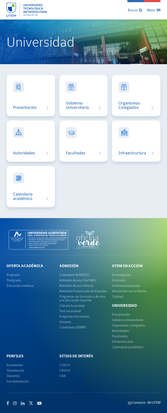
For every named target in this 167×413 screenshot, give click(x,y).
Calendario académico (23, 196)
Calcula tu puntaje (72, 305)
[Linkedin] (23, 403)
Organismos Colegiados (129, 105)
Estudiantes (15, 365)
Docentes (13, 376)
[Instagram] (15, 403)
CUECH (64, 365)
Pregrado (13, 275)
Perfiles (15, 356)
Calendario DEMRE (72, 327)
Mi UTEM (153, 402)
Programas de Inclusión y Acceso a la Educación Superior (82, 298)
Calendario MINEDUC (74, 275)
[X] (31, 402)
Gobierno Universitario (77, 105)
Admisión (68, 266)
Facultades (75, 153)
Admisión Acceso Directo (76, 285)
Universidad (124, 305)
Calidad (117, 296)
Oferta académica (25, 266)
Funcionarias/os (18, 381)
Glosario (65, 322)
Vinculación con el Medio (129, 291)
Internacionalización (126, 285)
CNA (62, 376)
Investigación (121, 275)
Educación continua (20, 285)
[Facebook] (8, 403)
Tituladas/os (15, 370)
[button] (135, 9)
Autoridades (24, 153)
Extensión (119, 280)
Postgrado (14, 280)
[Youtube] (39, 403)
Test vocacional (70, 311)
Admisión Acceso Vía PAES (77, 280)
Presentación (25, 107)
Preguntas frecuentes (74, 316)
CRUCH (64, 370)
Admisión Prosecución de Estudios (83, 291)
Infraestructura (132, 153)
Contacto (138, 402)
